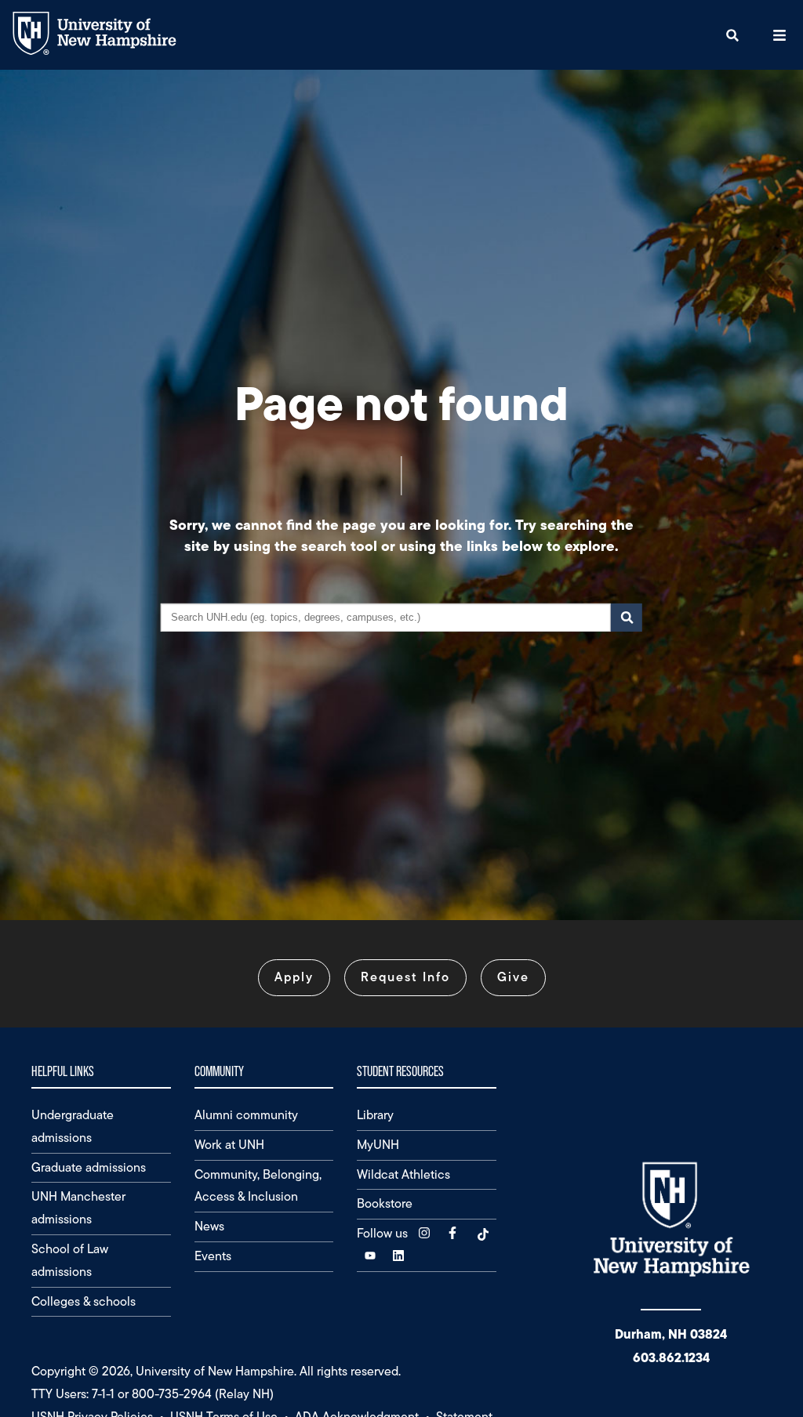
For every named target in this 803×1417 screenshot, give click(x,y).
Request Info (405, 977)
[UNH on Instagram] (426, 1233)
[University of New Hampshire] (106, 51)
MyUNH (378, 1145)
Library (375, 1115)
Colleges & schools (83, 1301)
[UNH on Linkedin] (400, 1256)
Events (212, 1256)
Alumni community (246, 1115)
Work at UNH (229, 1145)
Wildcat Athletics (403, 1174)
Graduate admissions (88, 1167)
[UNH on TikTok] (482, 1233)
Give (513, 977)
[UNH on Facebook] (454, 1233)
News (209, 1226)
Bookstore (384, 1203)
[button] (732, 35)
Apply (294, 977)
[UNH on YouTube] (372, 1256)
